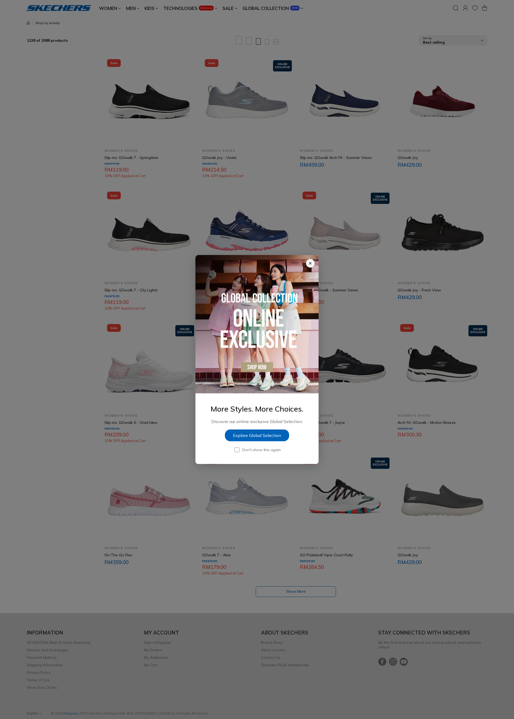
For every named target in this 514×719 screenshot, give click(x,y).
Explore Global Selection (257, 435)
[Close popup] (310, 263)
